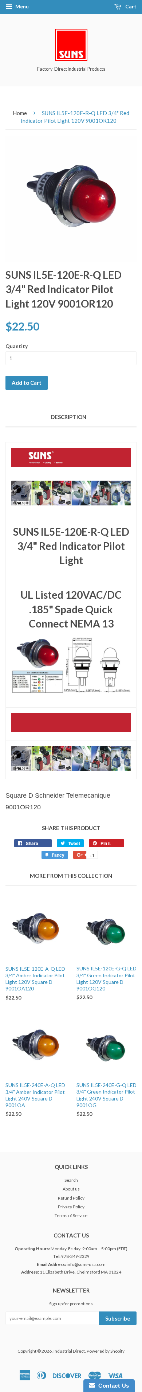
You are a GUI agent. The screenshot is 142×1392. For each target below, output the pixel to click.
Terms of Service (71, 1215)
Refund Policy (71, 1198)
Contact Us (112, 1386)
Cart (130, 6)
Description (68, 417)
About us (71, 1189)
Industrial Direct (69, 1351)
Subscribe (117, 1318)
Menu (21, 6)
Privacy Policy (71, 1206)
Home (20, 113)
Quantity (16, 346)
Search (71, 1180)
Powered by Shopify (106, 1351)
